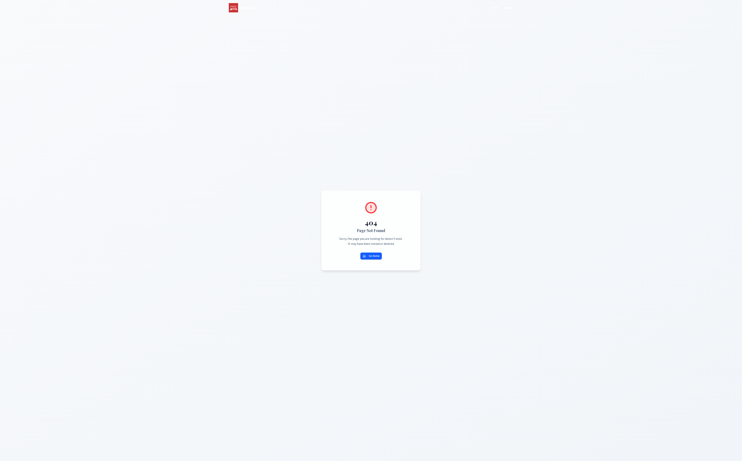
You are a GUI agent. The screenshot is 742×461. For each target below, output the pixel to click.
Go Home (374, 256)
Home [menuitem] (494, 8)
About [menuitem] (509, 8)
